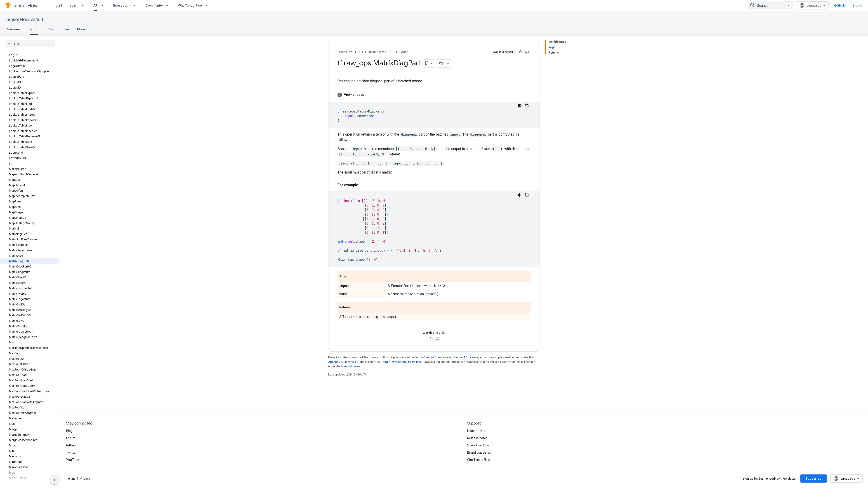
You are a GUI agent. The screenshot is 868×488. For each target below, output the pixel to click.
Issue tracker (476, 431)
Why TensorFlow (190, 5)
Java (65, 29)
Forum (70, 438)
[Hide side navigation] (54, 479)
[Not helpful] (527, 52)
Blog (69, 431)
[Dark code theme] (519, 105)
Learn (74, 5)
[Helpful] (520, 52)
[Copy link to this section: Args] (351, 276)
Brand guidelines (479, 452)
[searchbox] (30, 43)
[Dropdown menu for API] (103, 5)
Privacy (85, 478)
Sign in (857, 5)
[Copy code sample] (527, 105)
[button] (434, 94)
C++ (50, 29)
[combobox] (770, 5)
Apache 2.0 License (341, 362)
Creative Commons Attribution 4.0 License (451, 357)
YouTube (72, 460)
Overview (13, 29)
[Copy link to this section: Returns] (355, 307)
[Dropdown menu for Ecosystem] (135, 5)
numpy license (350, 366)
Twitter (71, 452)
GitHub (839, 5)
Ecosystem (121, 5)
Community (154, 5)
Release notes (477, 438)
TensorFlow (345, 52)
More (81, 29)
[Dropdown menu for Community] (168, 5)
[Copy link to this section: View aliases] (369, 94)
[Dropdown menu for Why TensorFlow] (208, 5)
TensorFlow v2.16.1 (24, 19)
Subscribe (813, 478)
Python (34, 29)
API (95, 5)
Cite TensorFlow (478, 460)
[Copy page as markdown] (441, 63)
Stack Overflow (478, 445)
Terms (70, 478)
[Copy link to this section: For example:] (363, 185)
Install (57, 5)
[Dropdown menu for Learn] (83, 5)
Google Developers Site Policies (401, 362)
